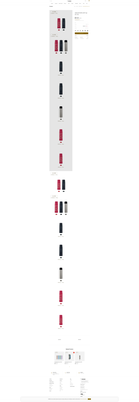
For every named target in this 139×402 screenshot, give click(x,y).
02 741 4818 (82, 385)
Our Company (61, 387)
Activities (61, 386)
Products (77, 6)
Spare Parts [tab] (79, 339)
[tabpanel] (59, 358)
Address (60, 383)
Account (80, 3)
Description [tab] (59, 339)
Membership (76, 3)
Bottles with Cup (80, 6)
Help (86, 3)
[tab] (81, 23)
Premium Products (61, 3)
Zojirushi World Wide (72, 386)
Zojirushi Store (50, 388)
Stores (69, 3)
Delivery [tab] (76, 35)
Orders (60, 382)
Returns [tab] (87, 35)
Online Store (50, 389)
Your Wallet (61, 381)
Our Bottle (61, 388)
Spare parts (56, 3)
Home (74, 6)
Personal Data (61, 384)
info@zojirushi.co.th (83, 383)
